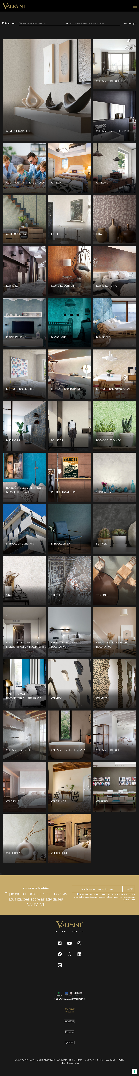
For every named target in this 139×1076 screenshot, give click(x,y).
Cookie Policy (73, 1063)
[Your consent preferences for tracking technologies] (134, 1071)
